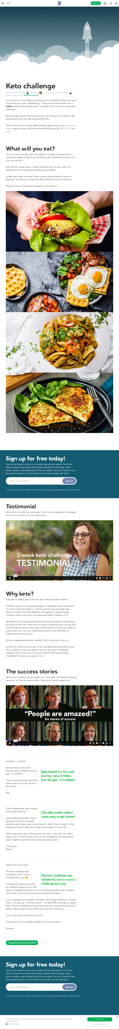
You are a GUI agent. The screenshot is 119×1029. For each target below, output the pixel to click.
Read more (14, 1021)
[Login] (116, 3)
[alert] (59, 1022)
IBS (62, 128)
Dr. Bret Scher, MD (62, 93)
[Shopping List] (110, 3)
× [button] (117, 1017)
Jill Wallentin (34, 93)
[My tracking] (105, 3)
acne (8, 131)
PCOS (67, 128)
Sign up (69, 481)
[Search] (8, 3)
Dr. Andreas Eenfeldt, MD (17, 93)
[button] (41, 1024)
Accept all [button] (100, 1019)
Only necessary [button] (100, 1024)
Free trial (96, 3)
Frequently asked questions (22, 942)
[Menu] (2, 3)
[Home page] (59, 3)
